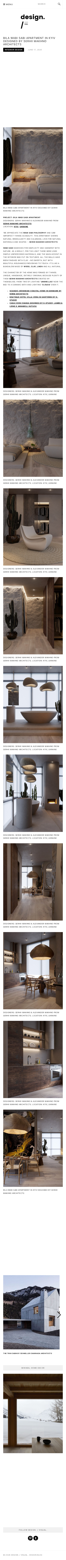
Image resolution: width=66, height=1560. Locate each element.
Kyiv (16, 227)
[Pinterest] (30, 1539)
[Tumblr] (35, 1539)
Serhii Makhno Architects (17, 224)
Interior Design (13, 50)
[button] (59, 1314)
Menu (9, 4)
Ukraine (24, 227)
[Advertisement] (33, 91)
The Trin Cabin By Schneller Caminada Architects (27, 1353)
